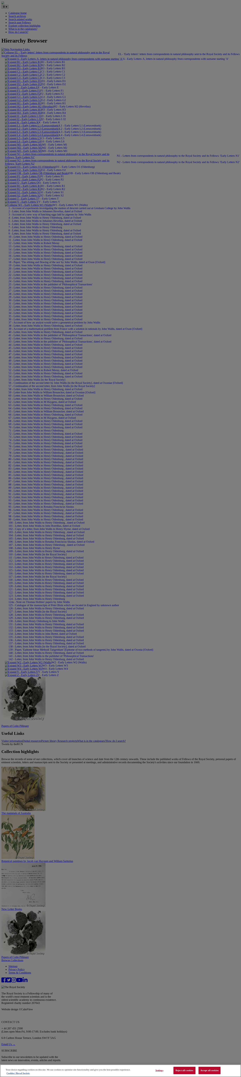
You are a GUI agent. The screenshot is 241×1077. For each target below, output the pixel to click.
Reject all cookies (184, 1070)
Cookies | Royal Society (18, 1073)
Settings (159, 1070)
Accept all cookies (209, 1070)
